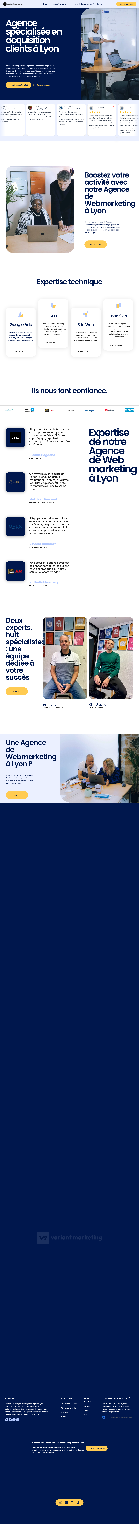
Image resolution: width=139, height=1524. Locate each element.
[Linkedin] (10, 1419)
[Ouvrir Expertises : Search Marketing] (67, 4)
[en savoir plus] (27, 351)
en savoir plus (18, 351)
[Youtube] (6, 1419)
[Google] (17, 1419)
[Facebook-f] (13, 1419)
